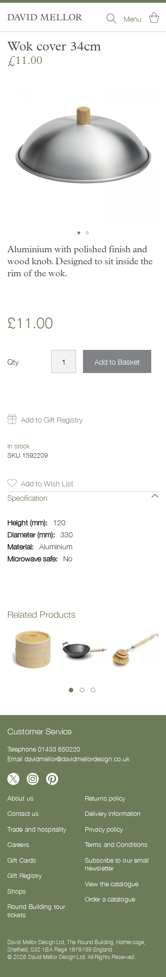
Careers (18, 844)
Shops (16, 891)
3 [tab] (93, 690)
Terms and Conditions (116, 844)
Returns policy (105, 798)
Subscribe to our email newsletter (117, 864)
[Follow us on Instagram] (33, 779)
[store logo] (44, 17)
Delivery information (113, 813)
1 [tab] (71, 690)
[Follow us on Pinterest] (52, 779)
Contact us (23, 813)
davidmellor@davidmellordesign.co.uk (77, 758)
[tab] (83, 504)
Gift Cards (21, 860)
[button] (79, 233)
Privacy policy (104, 829)
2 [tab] (82, 690)
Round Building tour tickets (36, 910)
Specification (27, 497)
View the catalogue (111, 883)
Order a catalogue (110, 898)
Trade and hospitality (36, 829)
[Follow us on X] (13, 779)
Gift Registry (24, 875)
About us (20, 798)
